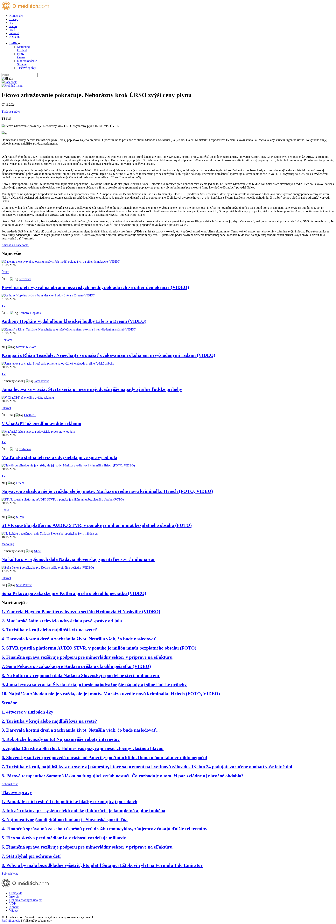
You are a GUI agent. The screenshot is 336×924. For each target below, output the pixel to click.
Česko (21, 57)
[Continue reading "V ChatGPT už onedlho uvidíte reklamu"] (28, 397)
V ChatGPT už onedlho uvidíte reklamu (41, 423)
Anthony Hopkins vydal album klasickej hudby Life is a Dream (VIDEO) (74, 321)
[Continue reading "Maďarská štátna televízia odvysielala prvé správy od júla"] (38, 431)
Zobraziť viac (10, 784)
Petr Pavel (25, 279)
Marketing (23, 46)
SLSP (37, 551)
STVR (20, 517)
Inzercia (14, 896)
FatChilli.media (11, 920)
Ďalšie (13, 43)
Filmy (20, 53)
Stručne (21, 64)
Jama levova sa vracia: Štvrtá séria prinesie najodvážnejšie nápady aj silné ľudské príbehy (92, 389)
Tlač (12, 29)
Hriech (20, 483)
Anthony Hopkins (29, 313)
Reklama (14, 36)
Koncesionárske (27, 60)
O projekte (15, 893)
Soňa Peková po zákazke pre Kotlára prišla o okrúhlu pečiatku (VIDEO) (74, 593)
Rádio (13, 26)
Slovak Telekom (26, 347)
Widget (13, 910)
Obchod (22, 50)
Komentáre (16, 15)
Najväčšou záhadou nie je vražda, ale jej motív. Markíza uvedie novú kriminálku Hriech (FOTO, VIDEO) (107, 491)
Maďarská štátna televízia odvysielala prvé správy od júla (59, 457)
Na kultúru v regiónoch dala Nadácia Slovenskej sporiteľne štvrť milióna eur (78, 559)
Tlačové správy (26, 67)
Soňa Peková (24, 585)
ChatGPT (30, 415)
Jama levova (41, 381)
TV (11, 22)
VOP (12, 903)
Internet (14, 33)
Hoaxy (13, 19)
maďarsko (25, 449)
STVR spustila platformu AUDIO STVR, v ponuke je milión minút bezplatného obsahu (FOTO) (97, 525)
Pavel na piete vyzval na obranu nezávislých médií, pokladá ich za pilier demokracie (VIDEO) (95, 287)
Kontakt (14, 907)
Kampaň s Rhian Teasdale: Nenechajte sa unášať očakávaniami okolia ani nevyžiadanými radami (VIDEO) (108, 355)
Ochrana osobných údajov (25, 900)
